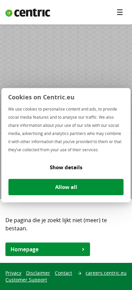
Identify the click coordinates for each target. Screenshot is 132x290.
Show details (66, 167)
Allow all (66, 186)
